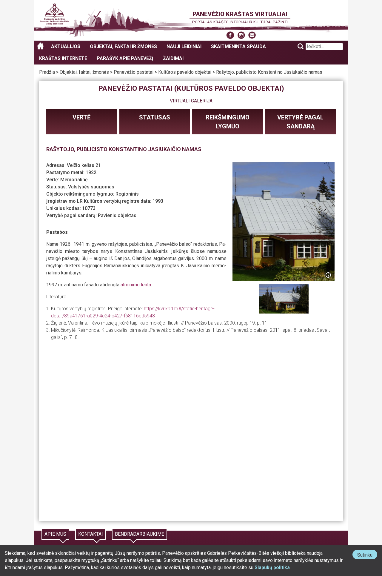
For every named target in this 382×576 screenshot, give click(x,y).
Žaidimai (173, 58)
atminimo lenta (136, 285)
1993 (158, 201)
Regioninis (127, 194)
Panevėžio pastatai (133, 72)
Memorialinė (74, 179)
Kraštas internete (63, 58)
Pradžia (47, 72)
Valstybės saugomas (91, 187)
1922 (91, 172)
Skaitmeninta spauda (238, 46)
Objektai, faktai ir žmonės (123, 46)
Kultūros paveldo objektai (184, 72)
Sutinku (367, 555)
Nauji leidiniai (184, 46)
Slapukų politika (272, 567)
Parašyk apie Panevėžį (125, 58)
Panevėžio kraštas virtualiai (239, 14)
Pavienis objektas (117, 215)
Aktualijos (65, 46)
